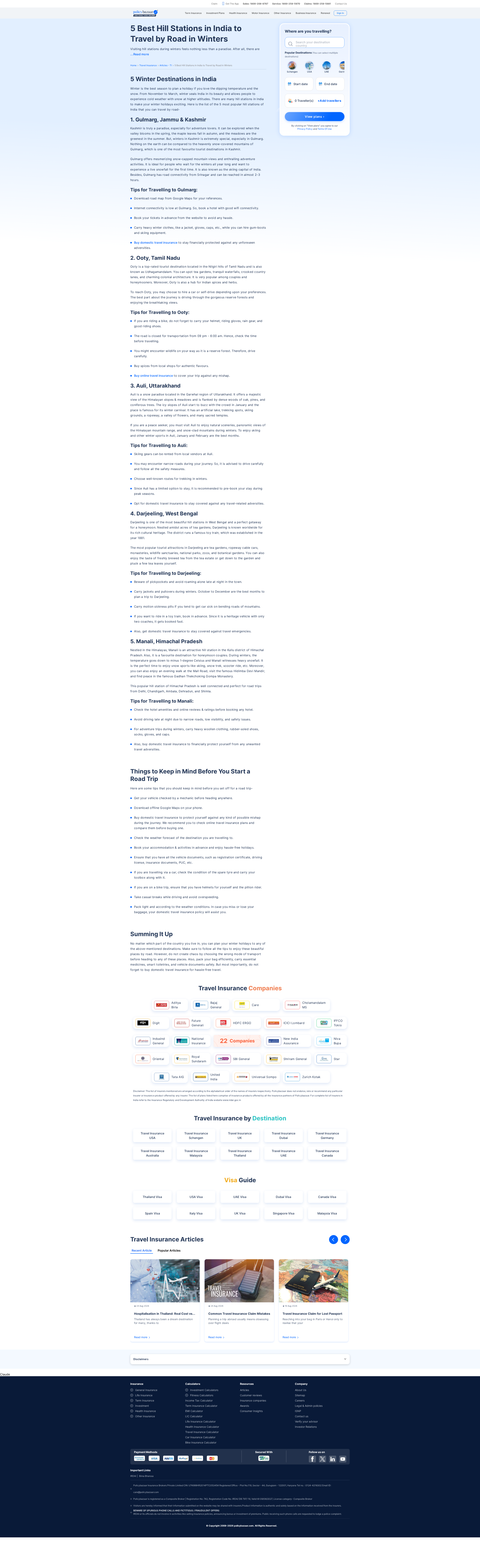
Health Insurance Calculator (202, 1426)
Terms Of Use (325, 128)
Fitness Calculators (201, 1395)
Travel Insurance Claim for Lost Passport (312, 1313)
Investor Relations (306, 1426)
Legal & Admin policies (308, 1405)
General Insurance (146, 1390)
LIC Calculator (193, 1416)
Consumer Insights (251, 1411)
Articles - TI (166, 65)
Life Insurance (143, 1395)
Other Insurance (145, 1416)
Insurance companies (253, 1400)
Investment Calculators (204, 1390)
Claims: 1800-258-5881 (317, 3)
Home (133, 65)
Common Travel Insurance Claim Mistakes (239, 1313)
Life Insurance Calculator (200, 1421)
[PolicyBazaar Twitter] (322, 1459)
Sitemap (300, 1395)
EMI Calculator (194, 1411)
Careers (299, 1400)
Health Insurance (145, 1411)
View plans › (314, 116)
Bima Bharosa (146, 1476)
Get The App (232, 3)
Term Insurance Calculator (201, 1405)
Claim (214, 3)
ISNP (298, 1411)
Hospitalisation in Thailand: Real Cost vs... (164, 1313)
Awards (244, 1405)
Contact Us (341, 3)
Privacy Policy (305, 128)
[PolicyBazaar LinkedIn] (332, 1459)
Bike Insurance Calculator (200, 1442)
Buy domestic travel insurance (155, 242)
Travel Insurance (148, 65)
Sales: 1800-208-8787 (255, 3)
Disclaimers (140, 1359)
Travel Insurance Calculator (202, 1432)
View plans (313, 125)
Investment (142, 1405)
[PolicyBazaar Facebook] (312, 1459)
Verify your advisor (306, 1421)
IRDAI (133, 1476)
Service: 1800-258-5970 (286, 3)
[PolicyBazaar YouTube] (342, 1459)
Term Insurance (144, 1400)
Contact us (301, 1416)
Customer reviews (251, 1395)
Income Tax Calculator (199, 1400)
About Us (300, 1390)
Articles (244, 1390)
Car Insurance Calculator (200, 1437)
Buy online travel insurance (153, 375)
